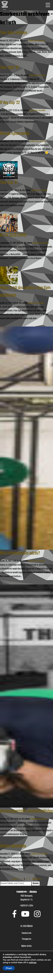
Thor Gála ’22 (9, 68)
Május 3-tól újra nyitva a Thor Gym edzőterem (25, 291)
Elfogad (9, 968)
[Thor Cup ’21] (9, 170)
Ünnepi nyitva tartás (15, 133)
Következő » (37, 879)
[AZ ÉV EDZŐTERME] (9, 223)
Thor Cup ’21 (9, 182)
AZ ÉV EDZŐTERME (13, 235)
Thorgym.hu (26, 939)
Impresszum (26, 933)
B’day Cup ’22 (10, 103)
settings (32, 962)
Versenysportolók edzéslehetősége (26, 811)
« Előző (14, 879)
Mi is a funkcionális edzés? (20, 553)
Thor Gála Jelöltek (13, 33)
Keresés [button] (36, 883)
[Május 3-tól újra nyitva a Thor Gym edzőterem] (9, 275)
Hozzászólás (40, 41)
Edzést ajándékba (13, 846)
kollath (31, 41)
